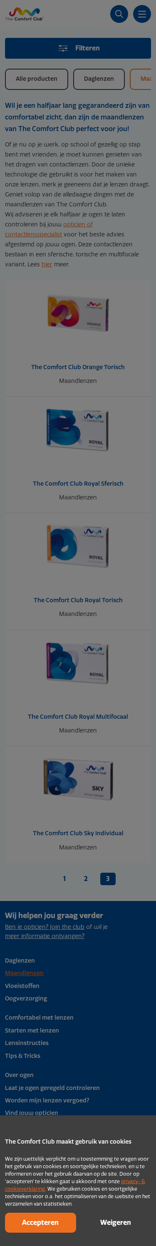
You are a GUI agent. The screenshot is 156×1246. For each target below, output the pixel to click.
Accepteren (40, 1222)
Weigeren (115, 1222)
